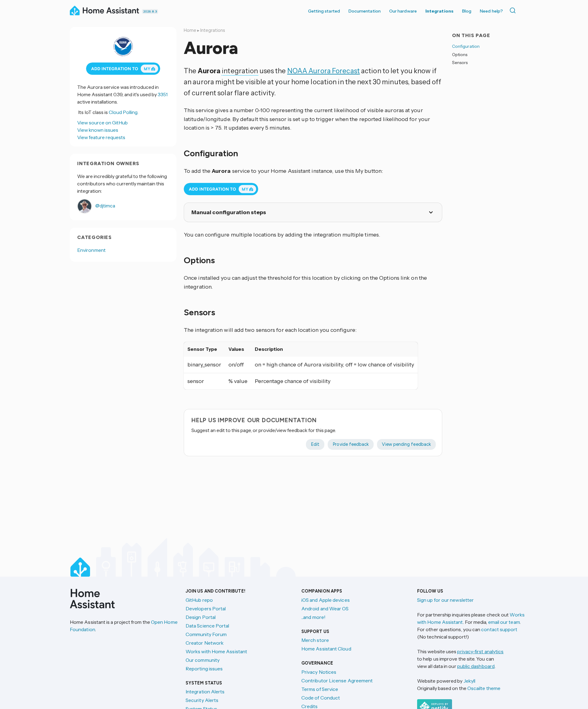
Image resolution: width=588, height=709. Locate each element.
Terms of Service (319, 689)
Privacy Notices (318, 672)
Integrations (439, 11)
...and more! (313, 617)
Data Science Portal (207, 626)
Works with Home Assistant (216, 651)
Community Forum (206, 634)
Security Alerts (202, 700)
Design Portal (201, 617)
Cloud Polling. (123, 112)
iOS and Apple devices (325, 600)
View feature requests (101, 137)
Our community (203, 660)
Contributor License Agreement (337, 680)
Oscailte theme (483, 688)
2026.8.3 (150, 11)
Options (459, 54)
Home (190, 30)
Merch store (315, 640)
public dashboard (476, 666)
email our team (504, 622)
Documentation (365, 11)
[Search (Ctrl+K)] (514, 10)
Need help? (491, 11)
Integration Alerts (205, 691)
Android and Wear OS (325, 608)
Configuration (466, 46)
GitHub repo (199, 600)
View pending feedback (406, 444)
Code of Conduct (320, 698)
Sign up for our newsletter (445, 600)
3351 (163, 94)
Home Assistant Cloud (326, 649)
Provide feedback (351, 444)
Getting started (324, 11)
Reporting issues (204, 668)
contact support (499, 629)
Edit (315, 444)
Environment (91, 250)
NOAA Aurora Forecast (323, 70)
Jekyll (469, 681)
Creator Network (205, 643)
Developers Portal (206, 608)
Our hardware (403, 11)
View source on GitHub (102, 122)
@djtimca (104, 206)
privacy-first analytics (480, 651)
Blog (466, 11)
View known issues (97, 130)
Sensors (460, 62)
